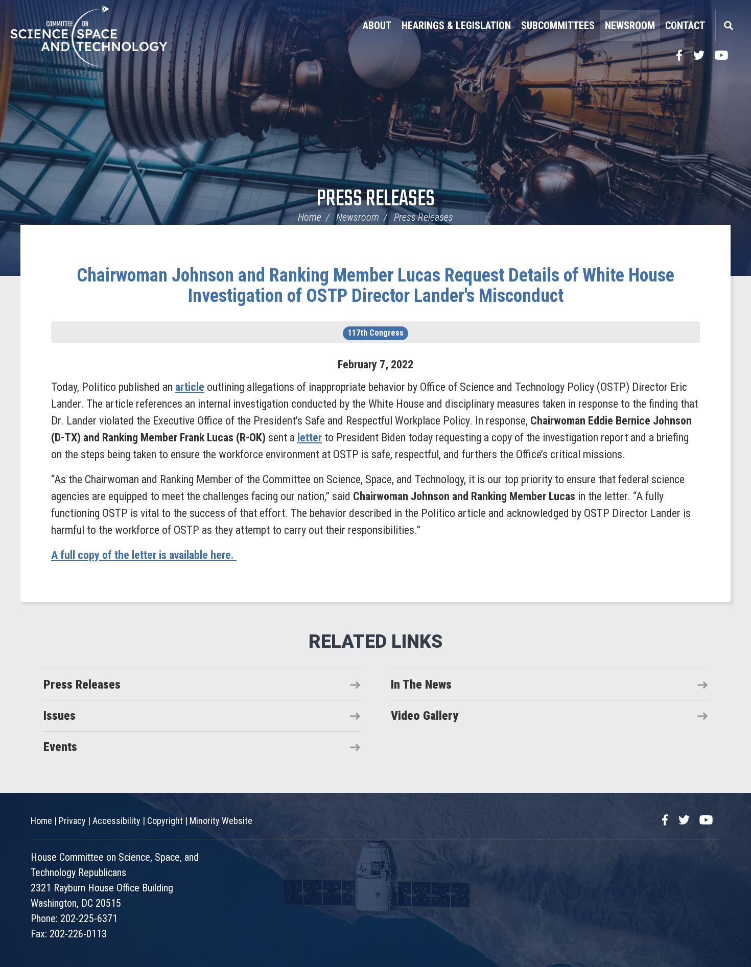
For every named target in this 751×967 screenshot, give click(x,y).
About (377, 25)
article (189, 387)
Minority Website (221, 820)
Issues (59, 716)
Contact (685, 25)
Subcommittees (558, 25)
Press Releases (376, 199)
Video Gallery (424, 716)
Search (728, 25)
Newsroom (630, 25)
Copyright (165, 820)
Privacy (72, 820)
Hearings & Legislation (456, 25)
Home (309, 217)
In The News (421, 684)
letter (309, 437)
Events (60, 747)
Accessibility (116, 820)
